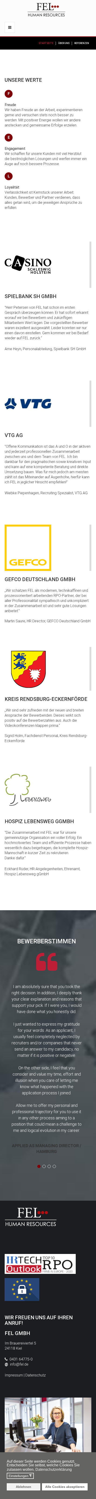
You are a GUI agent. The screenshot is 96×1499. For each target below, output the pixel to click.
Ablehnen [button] (23, 1487)
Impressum (14, 1375)
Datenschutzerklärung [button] (53, 1469)
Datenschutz (35, 1375)
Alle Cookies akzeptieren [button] (65, 1487)
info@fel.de (19, 1364)
